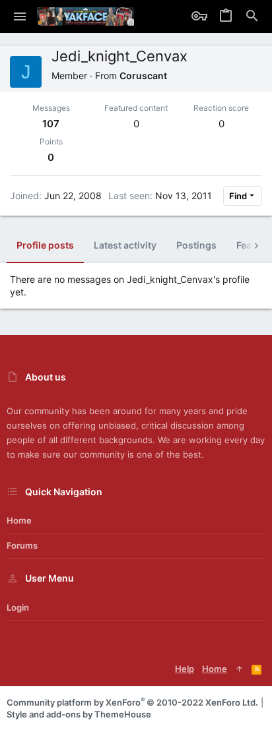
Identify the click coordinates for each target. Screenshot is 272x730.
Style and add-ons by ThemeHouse (79, 714)
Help (184, 668)
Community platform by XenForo (132, 702)
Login (18, 607)
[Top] (239, 669)
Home (19, 520)
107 (50, 123)
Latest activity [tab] (125, 245)
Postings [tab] (196, 245)
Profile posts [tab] (45, 245)
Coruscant (143, 75)
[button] (20, 16)
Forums (22, 545)
